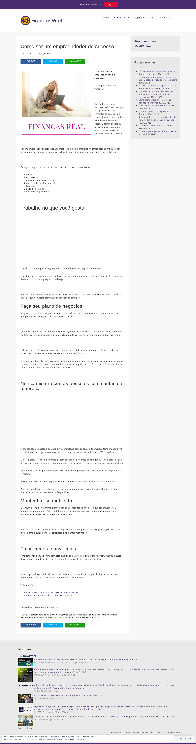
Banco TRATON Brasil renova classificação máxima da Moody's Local (68, 695)
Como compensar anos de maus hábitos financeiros (155, 101)
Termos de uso (133, 732)
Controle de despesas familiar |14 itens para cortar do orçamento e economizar (156, 94)
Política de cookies (76, 739)
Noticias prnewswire (161, 17)
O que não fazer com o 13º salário (156, 125)
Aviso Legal (174, 732)
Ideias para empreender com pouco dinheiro (49, 595)
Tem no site (121, 17)
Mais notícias (25, 728)
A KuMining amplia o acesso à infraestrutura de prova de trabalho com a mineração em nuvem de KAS (86, 659)
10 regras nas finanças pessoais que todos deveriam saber (157, 87)
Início (106, 17)
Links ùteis (162, 732)
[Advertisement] (72, 240)
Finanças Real (44, 53)
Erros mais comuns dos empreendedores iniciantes (52, 592)
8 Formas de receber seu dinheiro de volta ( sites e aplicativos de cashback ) (158, 120)
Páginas (138, 17)
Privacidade (148, 732)
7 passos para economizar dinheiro (156, 105)
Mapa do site (116, 732)
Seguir (110, 4)
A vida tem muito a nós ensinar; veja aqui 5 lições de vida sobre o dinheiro (158, 78)
